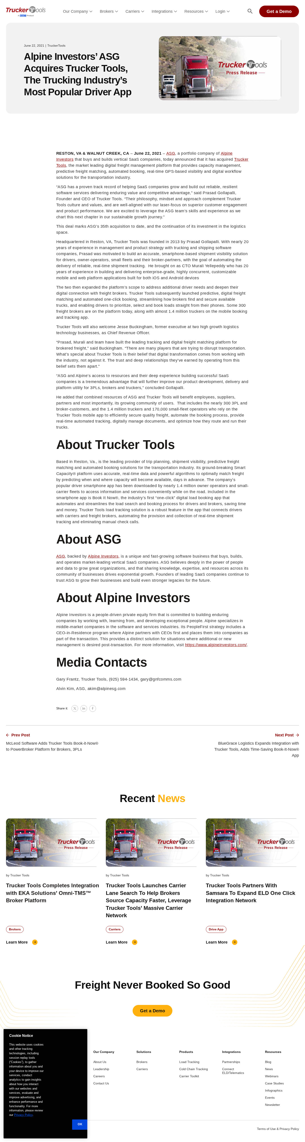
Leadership (101, 1069)
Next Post (284, 735)
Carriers (132, 11)
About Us (99, 1062)
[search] (250, 11)
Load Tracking (189, 1062)
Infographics (273, 1090)
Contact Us (101, 1083)
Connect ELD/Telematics (233, 1071)
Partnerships (231, 1062)
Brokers (107, 11)
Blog (268, 1062)
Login (220, 11)
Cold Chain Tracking (193, 1069)
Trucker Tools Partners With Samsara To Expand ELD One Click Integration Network (250, 892)
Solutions (143, 1052)
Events (270, 1097)
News (269, 1069)
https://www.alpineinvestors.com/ (216, 645)
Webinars (271, 1076)
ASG (170, 153)
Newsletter (272, 1105)
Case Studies (274, 1083)
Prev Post (20, 735)
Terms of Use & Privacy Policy (278, 1129)
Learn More (17, 942)
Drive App (216, 929)
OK (80, 1124)
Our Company (75, 11)
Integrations (162, 11)
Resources (194, 11)
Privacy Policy (23, 1115)
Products (186, 1052)
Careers (99, 1076)
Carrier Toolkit (189, 1076)
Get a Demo (279, 11)
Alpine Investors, (104, 556)
